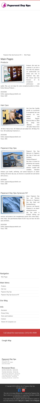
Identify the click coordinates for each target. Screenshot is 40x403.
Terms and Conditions (7, 316)
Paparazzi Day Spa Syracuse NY (14, 193)
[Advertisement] (20, 33)
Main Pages (4, 277)
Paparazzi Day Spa (8, 148)
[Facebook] (19, 391)
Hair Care (5, 105)
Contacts (3, 319)
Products (4, 62)
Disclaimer (4, 310)
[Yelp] (23, 391)
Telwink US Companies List (8, 321)
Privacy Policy (5, 313)
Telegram (36, 400)
